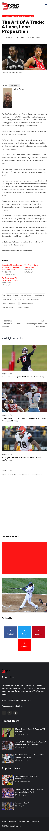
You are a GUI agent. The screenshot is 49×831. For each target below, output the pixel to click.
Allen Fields (8, 37)
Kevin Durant (7, 299)
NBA (4, 303)
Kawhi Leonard (39, 295)
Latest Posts (14, 85)
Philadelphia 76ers (27, 303)
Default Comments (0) (9, 475)
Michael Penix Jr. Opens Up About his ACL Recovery (23, 377)
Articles (6, 16)
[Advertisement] (25, 558)
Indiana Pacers (26, 295)
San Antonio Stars (9, 307)
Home (4, 821)
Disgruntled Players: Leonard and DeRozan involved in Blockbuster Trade (12, 267)
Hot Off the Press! (18, 16)
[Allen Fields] (7, 98)
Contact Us (35, 821)
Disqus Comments (37, 475)
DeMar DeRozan (12, 295)
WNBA (30, 16)
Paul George (13, 303)
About (5, 85)
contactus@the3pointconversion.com (17, 700)
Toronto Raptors (23, 307)
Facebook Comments (23, 475)
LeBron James (19, 299)
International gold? (22, 803)
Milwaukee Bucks (33, 299)
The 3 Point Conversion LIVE (18, 821)
